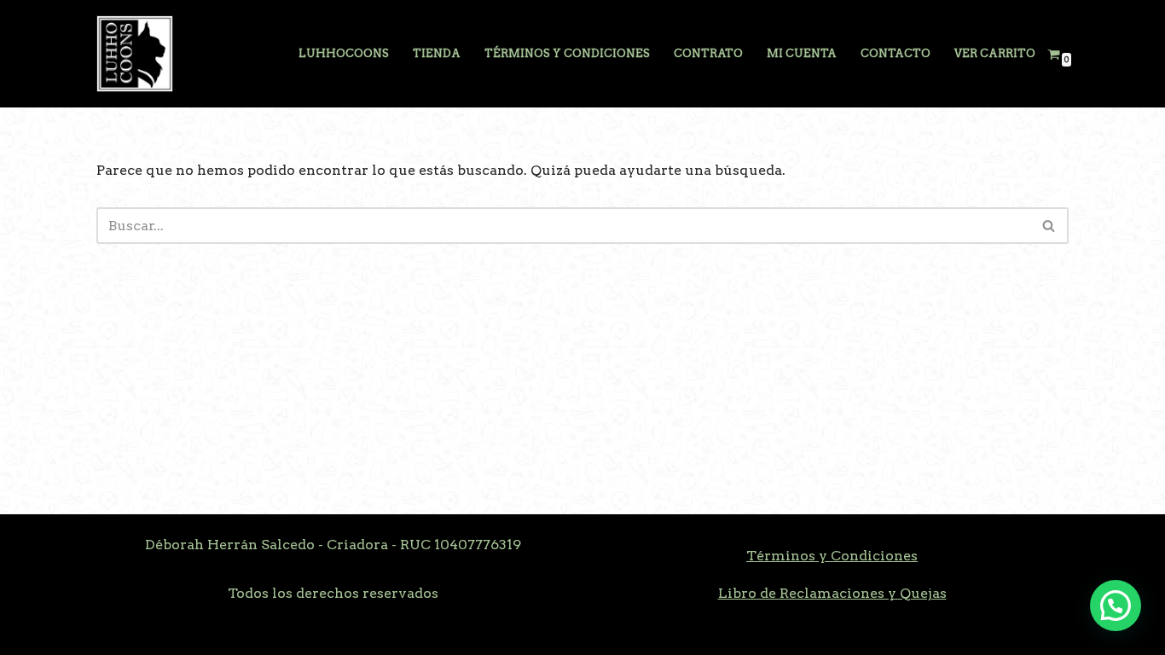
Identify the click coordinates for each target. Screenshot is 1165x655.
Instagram (209, 633)
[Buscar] (1049, 225)
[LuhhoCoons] (134, 53)
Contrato (708, 53)
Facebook (129, 633)
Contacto (895, 53)
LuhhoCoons (343, 53)
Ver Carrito (994, 53)
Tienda (437, 53)
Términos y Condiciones (567, 53)
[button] (1115, 605)
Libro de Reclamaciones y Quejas (832, 593)
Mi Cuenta (802, 53)
